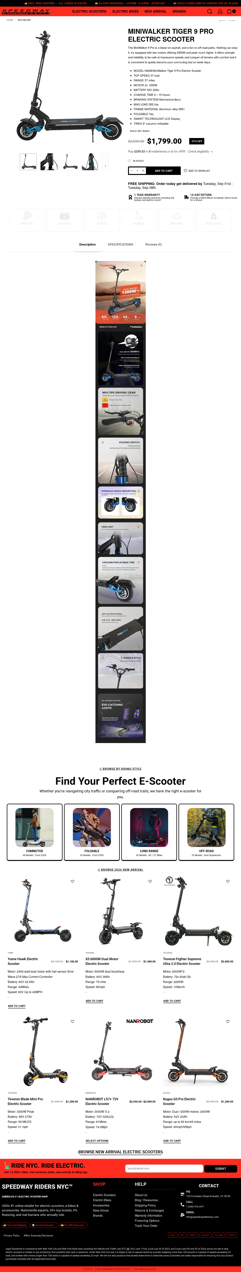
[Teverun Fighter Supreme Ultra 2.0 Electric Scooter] (198, 911)
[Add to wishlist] (72, 881)
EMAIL (190, 1212)
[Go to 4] (90, 161)
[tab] (87, 244)
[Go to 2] (48, 161)
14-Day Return (201, 195)
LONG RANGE (149, 851)
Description (87, 244)
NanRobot (90, 1093)
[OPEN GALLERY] (64, 87)
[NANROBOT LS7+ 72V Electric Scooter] (120, 1051)
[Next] (105, 166)
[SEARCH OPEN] (209, 11)
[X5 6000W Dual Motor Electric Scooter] (120, 911)
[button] (17, 1006)
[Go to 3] (69, 161)
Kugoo (166, 1093)
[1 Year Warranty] (130, 197)
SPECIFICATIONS (120, 244)
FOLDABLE (92, 851)
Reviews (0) (153, 244)
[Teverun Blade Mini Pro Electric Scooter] (43, 1051)
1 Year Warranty (147, 195)
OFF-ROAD (206, 851)
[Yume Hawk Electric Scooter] (43, 911)
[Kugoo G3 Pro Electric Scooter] (198, 1051)
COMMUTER (34, 851)
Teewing (89, 953)
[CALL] (182, 1204)
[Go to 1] (28, 161)
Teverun (167, 953)
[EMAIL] (182, 1215)
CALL (189, 1202)
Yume (10, 953)
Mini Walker (24, 19)
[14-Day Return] (186, 197)
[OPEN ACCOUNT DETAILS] (220, 11)
